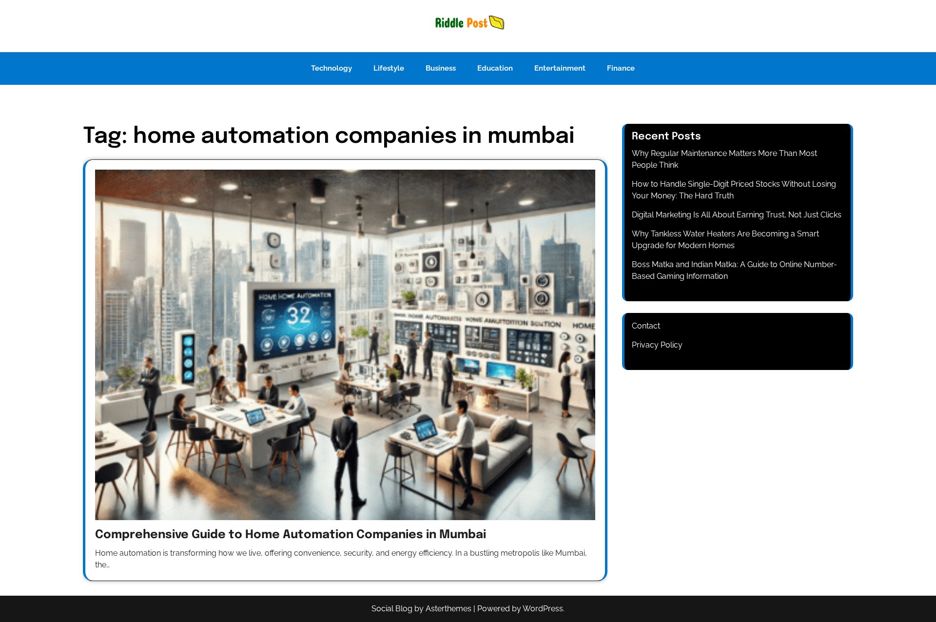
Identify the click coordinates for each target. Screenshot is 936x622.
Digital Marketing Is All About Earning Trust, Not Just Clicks (736, 214)
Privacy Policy (657, 345)
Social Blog (391, 608)
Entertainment (559, 68)
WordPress (543, 608)
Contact (646, 325)
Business (441, 68)
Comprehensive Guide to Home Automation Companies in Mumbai (290, 535)
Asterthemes (448, 608)
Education (495, 68)
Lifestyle (388, 68)
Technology (331, 68)
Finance (621, 68)
